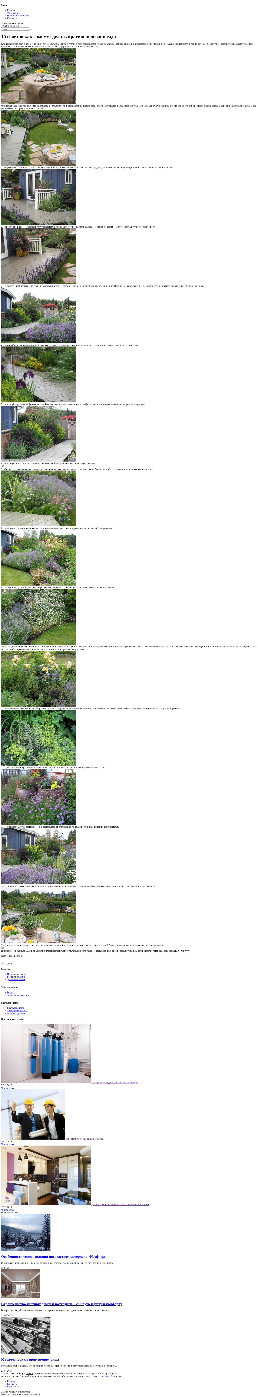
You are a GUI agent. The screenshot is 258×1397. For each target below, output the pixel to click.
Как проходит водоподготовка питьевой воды (114, 1082)
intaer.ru (29, 1373)
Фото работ (13, 13)
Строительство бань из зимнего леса (84, 1138)
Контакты (12, 18)
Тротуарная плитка (17, 1010)
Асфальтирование (16, 1013)
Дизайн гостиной (16, 979)
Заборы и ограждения (18, 995)
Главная (11, 10)
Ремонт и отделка (16, 977)
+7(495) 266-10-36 (10, 26)
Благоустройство (15, 1008)
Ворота (10, 992)
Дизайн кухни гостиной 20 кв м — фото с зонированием (120, 1204)
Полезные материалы (18, 15)
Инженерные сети (16, 974)
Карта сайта (13, 1386)
